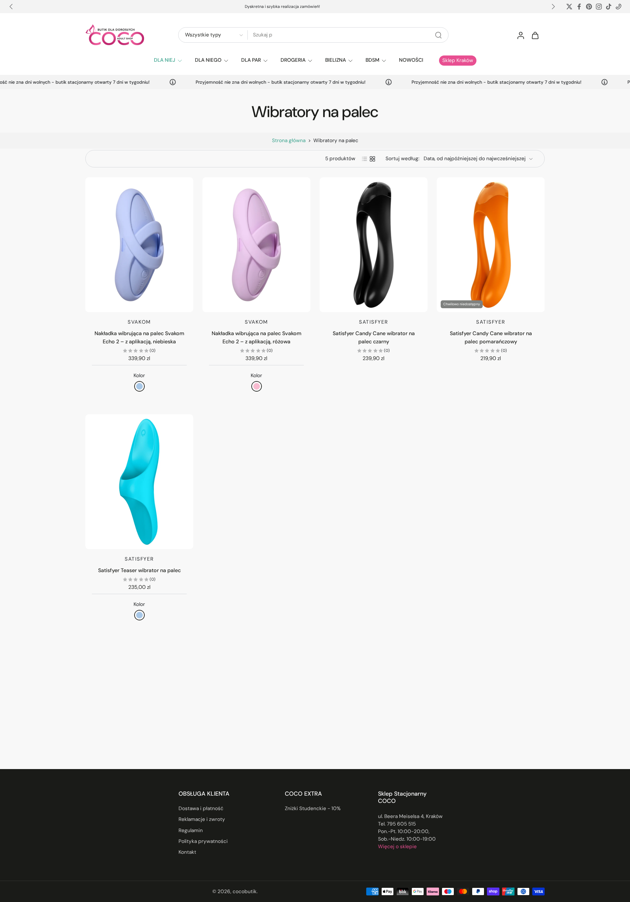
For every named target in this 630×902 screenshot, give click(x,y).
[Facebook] (579, 7)
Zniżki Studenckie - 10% (313, 808)
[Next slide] (553, 6)
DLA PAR (251, 60)
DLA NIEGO (208, 60)
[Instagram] (599, 7)
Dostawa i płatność (200, 808)
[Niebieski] (139, 386)
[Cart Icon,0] (535, 35)
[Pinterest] (589, 7)
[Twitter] (569, 7)
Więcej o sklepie (397, 846)
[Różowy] (256, 386)
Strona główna (288, 140)
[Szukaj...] (438, 35)
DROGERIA (293, 60)
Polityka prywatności (203, 841)
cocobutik (245, 891)
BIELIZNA (335, 60)
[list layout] (364, 159)
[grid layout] (372, 159)
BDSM (372, 60)
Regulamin (190, 830)
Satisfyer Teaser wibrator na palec (139, 570)
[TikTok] (609, 7)
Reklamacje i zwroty (201, 819)
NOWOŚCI (411, 60)
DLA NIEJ (164, 60)
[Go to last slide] (11, 6)
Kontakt (187, 852)
